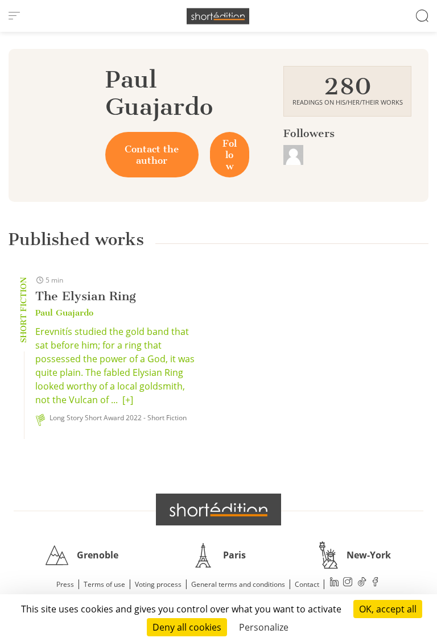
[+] (127, 400)
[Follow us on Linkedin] (334, 583)
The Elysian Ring (85, 296)
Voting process (158, 584)
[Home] (218, 16)
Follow (229, 155)
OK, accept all (388, 609)
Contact (307, 584)
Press (65, 584)
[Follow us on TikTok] (362, 583)
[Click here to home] (218, 509)
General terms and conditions (238, 584)
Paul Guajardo (64, 313)
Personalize (263, 627)
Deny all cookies (186, 627)
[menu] (14, 16)
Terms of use (104, 584)
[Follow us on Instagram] (348, 583)
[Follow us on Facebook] (375, 583)
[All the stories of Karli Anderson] (293, 153)
